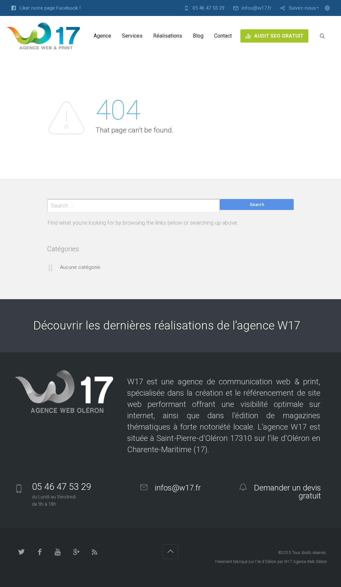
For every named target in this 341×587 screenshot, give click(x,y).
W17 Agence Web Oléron (305, 561)
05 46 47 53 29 (61, 487)
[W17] (43, 36)
